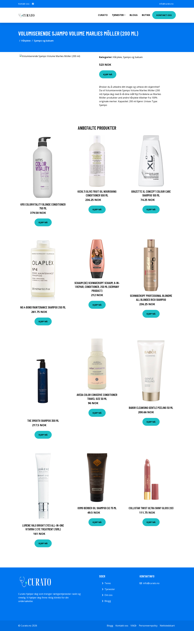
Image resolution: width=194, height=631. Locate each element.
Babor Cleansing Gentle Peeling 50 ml (151, 407)
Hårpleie (26, 40)
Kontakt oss (164, 15)
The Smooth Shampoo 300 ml (43, 420)
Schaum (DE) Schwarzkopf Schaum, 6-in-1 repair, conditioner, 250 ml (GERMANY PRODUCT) (97, 286)
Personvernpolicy (148, 625)
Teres (108, 583)
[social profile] (33, 4)
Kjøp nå (107, 74)
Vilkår (134, 625)
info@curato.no (166, 3)
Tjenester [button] (118, 15)
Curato (103, 15)
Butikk (146, 15)
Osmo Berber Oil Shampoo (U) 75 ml (97, 508)
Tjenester (110, 589)
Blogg (134, 15)
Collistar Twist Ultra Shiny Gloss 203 (151, 508)
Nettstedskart (167, 625)
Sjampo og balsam (44, 40)
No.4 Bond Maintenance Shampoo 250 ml (43, 307)
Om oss (108, 595)
